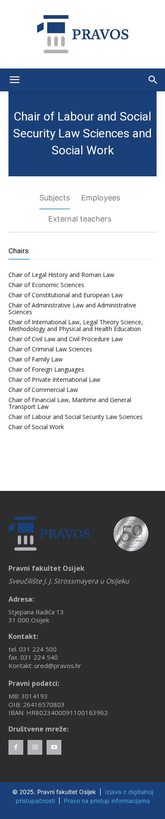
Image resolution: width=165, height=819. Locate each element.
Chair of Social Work (36, 427)
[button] (14, 79)
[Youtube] (54, 747)
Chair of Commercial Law (43, 390)
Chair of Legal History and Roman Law (61, 275)
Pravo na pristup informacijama (107, 800)
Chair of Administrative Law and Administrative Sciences (72, 308)
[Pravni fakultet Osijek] (82, 34)
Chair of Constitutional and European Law (65, 295)
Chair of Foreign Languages (46, 369)
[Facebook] (15, 747)
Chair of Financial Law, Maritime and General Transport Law (69, 403)
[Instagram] (35, 747)
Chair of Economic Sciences (46, 285)
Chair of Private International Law (54, 379)
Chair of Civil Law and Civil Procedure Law (65, 339)
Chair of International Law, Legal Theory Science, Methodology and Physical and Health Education (75, 325)
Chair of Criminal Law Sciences (50, 349)
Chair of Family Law (35, 359)
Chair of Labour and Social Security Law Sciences (75, 417)
